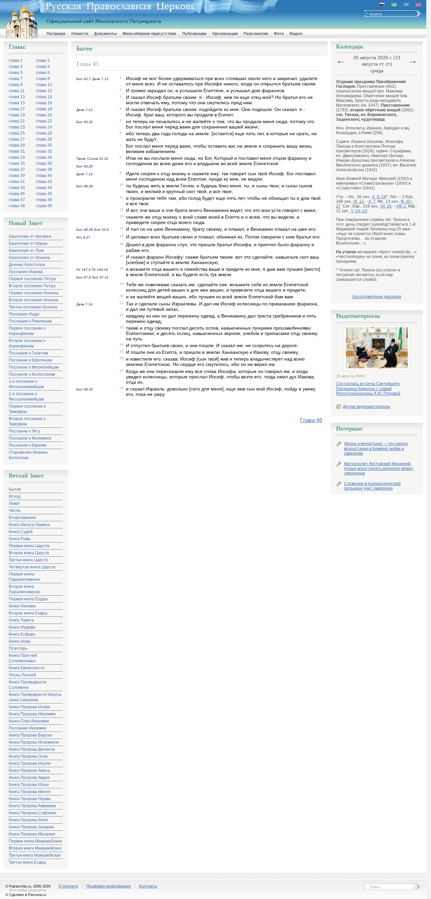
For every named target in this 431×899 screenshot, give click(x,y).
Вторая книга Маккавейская (35, 848)
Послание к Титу (24, 431)
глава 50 (44, 205)
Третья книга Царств (28, 560)
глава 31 (17, 151)
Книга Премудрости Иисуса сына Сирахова (35, 697)
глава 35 (17, 163)
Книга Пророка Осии (28, 756)
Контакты (148, 886)
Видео (296, 33)
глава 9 (16, 84)
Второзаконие (22, 517)
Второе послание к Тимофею (27, 421)
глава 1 (16, 60)
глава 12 (44, 90)
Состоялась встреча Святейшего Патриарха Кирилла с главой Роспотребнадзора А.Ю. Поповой (368, 388)
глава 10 (44, 84)
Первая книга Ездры (28, 599)
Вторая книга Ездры (28, 613)
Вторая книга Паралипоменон (24, 589)
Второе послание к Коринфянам (27, 343)
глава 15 (17, 103)
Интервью (349, 428)
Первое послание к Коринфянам (27, 331)
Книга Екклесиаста (26, 668)
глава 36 (44, 163)
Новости (79, 33)
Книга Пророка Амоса (29, 770)
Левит (14, 503)
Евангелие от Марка (28, 243)
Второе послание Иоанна (33, 300)
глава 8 (43, 78)
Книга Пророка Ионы (29, 784)
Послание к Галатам (28, 353)
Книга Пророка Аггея (28, 820)
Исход (15, 496)
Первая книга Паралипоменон (24, 577)
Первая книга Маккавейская (35, 841)
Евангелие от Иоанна (29, 257)
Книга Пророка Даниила (32, 749)
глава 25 (17, 133)
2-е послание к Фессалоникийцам (26, 396)
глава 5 (16, 72)
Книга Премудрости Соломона (27, 685)
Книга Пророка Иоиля (30, 763)
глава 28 (44, 139)
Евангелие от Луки (26, 250)
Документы (105, 33)
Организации (225, 33)
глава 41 (17, 181)
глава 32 (44, 151)
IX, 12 (359, 201)
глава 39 (17, 175)
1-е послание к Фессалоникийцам (26, 384)
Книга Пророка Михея (30, 791)
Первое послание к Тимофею (27, 409)
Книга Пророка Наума (30, 798)
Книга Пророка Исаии (29, 707)
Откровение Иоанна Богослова (28, 455)
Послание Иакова (26, 271)
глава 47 (17, 199)
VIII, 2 (401, 206)
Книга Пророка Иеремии (32, 714)
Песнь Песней (22, 675)
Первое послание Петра (32, 278)
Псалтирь (18, 648)
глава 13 (17, 97)
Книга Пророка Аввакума (32, 805)
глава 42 (44, 181)
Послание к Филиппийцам (34, 367)
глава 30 (44, 145)
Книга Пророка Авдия (29, 777)
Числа (15, 510)
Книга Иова (19, 641)
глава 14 (44, 97)
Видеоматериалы (358, 315)
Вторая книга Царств (29, 553)
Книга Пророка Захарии (31, 827)
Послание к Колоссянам (32, 374)
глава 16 (44, 103)
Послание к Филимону (30, 438)
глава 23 (17, 127)
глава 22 (44, 121)
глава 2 (43, 60)
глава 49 (17, 205)
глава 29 (17, 145)
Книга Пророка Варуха (30, 735)
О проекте (68, 886)
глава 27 (17, 139)
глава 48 (44, 199)
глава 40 (44, 175)
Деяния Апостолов (27, 264)
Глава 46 (311, 420)
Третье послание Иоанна (33, 307)
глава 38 (44, 169)
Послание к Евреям (27, 445)
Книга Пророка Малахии (32, 834)
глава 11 (17, 90)
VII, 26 (386, 206)
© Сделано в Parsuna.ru (25, 895)
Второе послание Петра (32, 286)
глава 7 (16, 78)
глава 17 (17, 109)
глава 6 (43, 72)
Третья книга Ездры (27, 862)
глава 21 (17, 121)
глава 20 (44, 115)
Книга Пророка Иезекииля (34, 742)
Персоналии (255, 33)
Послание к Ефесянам (30, 360)
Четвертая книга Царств (32, 567)
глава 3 (16, 66)
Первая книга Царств (29, 546)
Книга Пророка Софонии (32, 813)
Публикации (194, 33)
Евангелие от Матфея (30, 236)
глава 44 (44, 187)
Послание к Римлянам (30, 321)
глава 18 (44, 109)
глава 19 (17, 115)
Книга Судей (21, 531)
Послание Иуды (24, 314)
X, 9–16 (379, 196)
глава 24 (44, 127)
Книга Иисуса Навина (29, 524)
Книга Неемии (22, 606)
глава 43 (17, 187)
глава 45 (17, 193)
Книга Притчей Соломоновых (23, 658)
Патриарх (56, 33)
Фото (279, 33)
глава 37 (17, 169)
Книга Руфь (20, 538)
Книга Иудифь (22, 627)
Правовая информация (108, 886)
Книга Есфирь (22, 634)
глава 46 (44, 193)
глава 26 (44, 133)
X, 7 (371, 201)
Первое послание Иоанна (34, 293)
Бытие (15, 489)
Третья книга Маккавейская (35, 855)
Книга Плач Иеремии (29, 721)
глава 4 (43, 66)
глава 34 (44, 157)
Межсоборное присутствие (149, 33)
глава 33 (17, 157)
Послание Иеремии (27, 728)
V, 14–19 (359, 211)
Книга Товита (21, 620)
